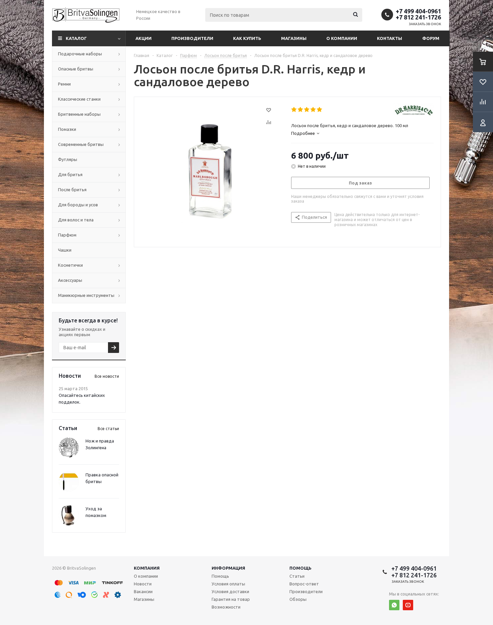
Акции (143, 38)
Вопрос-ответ (304, 583)
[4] (313, 109)
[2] (300, 109)
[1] (294, 109)
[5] (320, 109)
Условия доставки (230, 591)
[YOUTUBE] (408, 605)
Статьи (297, 576)
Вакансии (143, 591)
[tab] (305, 133)
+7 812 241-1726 (418, 17)
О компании (341, 38)
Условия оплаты (228, 583)
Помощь (300, 568)
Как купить (247, 38)
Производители (192, 38)
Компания (147, 568)
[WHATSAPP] (394, 605)
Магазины (294, 38)
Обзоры (298, 599)
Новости (143, 583)
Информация (228, 568)
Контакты (389, 38)
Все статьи (108, 428)
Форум (430, 38)
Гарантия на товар (231, 599)
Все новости (107, 376)
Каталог (76, 38)
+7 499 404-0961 (418, 11)
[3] (307, 109)
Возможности (226, 607)
